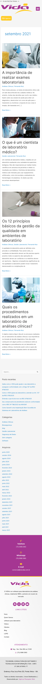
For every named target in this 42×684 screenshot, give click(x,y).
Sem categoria (7, 437)
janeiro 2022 (6, 499)
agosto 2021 (6, 514)
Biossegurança (7, 425)
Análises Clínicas (7, 86)
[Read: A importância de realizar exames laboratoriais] (21, 55)
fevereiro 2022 (7, 496)
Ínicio (5, 614)
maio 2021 (5, 524)
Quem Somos (8, 617)
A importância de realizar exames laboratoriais (17, 77)
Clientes (6, 627)
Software (5, 441)
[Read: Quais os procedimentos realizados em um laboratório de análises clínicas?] (21, 290)
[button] (38, 9)
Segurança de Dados (9, 434)
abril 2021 (5, 527)
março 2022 (6, 492)
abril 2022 (5, 489)
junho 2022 (5, 483)
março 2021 (6, 530)
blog (3, 428)
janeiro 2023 (6, 471)
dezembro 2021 (7, 502)
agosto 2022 (6, 477)
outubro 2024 (6, 455)
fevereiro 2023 (7, 468)
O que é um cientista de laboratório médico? (20, 147)
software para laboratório (12, 620)
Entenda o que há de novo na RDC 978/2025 (17, 398)
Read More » (6, 110)
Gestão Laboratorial (8, 156)
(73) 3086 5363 (21, 558)
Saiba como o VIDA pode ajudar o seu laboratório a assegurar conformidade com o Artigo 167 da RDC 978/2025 (19, 386)
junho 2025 (5, 452)
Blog (5, 630)
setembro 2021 (7, 511)
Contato (6, 637)
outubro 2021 (6, 508)
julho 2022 (5, 480)
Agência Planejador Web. (27, 679)
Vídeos (6, 624)
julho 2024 (5, 461)
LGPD (6, 633)
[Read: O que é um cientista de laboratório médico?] (21, 127)
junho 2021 (5, 521)
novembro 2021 (7, 505)
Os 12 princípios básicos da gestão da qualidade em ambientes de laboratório (21, 231)
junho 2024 (6, 464)
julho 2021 (5, 518)
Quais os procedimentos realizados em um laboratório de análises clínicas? (17, 317)
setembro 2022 (7, 474)
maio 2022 (5, 486)
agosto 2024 (6, 458)
